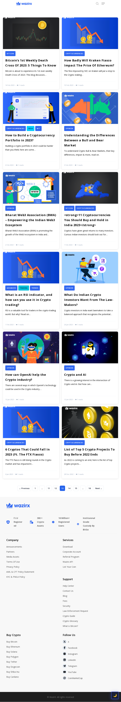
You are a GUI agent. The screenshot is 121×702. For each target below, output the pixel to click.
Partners (10, 551)
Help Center (68, 585)
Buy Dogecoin (13, 666)
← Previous (24, 488)
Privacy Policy (12, 566)
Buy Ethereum (13, 646)
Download (68, 546)
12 (56, 488)
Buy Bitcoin (11, 641)
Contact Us (68, 590)
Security (66, 606)
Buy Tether (11, 661)
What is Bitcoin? (70, 626)
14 (69, 488)
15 (76, 488)
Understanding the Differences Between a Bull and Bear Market (89, 140)
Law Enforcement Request (75, 611)
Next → (98, 488)
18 (90, 488)
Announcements (14, 546)
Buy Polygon (12, 656)
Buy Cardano (12, 676)
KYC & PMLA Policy (15, 576)
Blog (65, 595)
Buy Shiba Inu (12, 671)
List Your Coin (69, 566)
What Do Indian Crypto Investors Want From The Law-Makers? (88, 300)
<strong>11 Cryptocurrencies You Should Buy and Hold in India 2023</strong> (87, 220)
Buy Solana (11, 651)
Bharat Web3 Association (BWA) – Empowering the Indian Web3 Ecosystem (30, 220)
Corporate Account (72, 551)
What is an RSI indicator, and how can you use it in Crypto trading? (28, 300)
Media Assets (12, 556)
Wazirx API (68, 561)
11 (49, 488)
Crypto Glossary (70, 621)
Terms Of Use (13, 561)
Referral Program (71, 556)
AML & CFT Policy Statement (20, 571)
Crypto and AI (75, 375)
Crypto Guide (69, 616)
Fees (65, 600)
